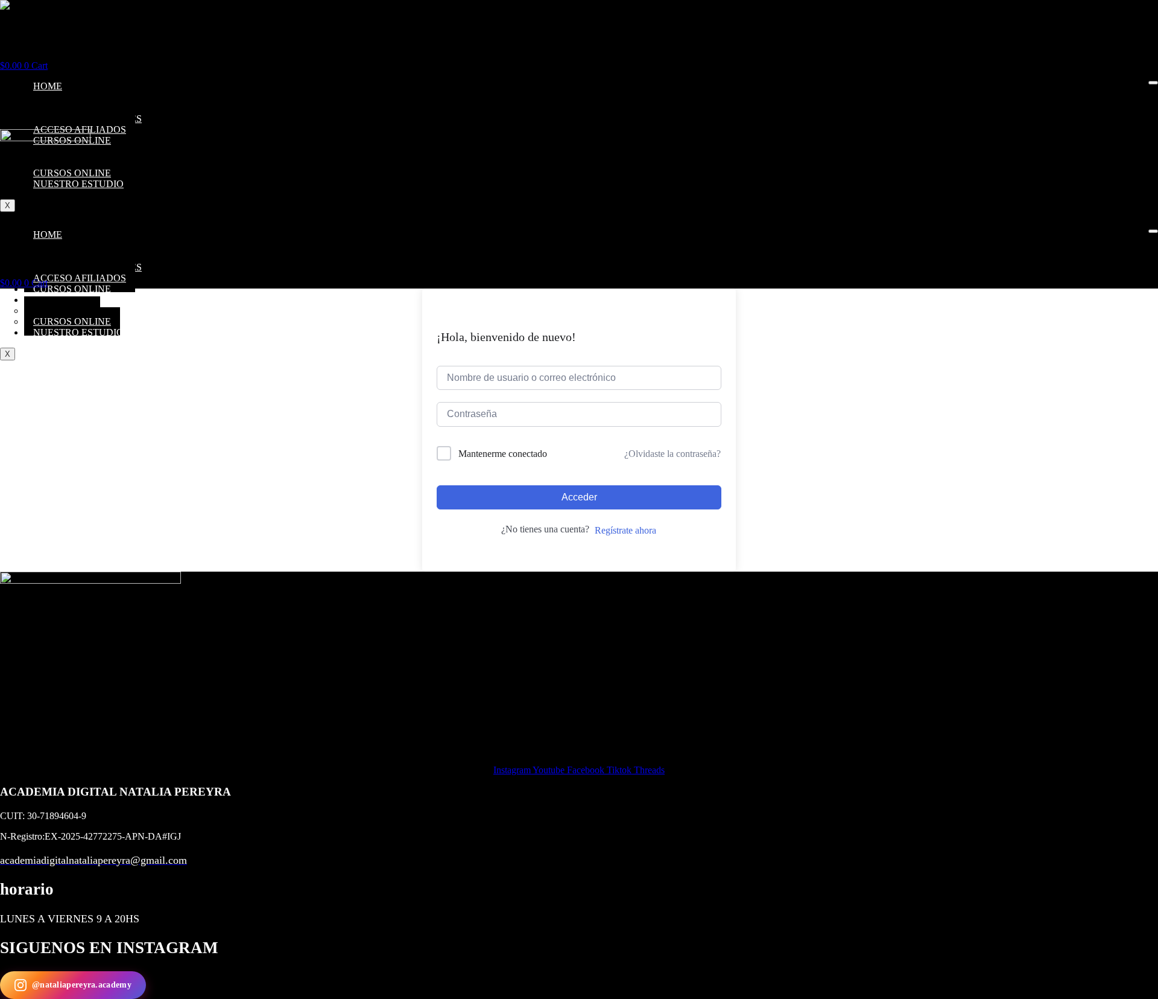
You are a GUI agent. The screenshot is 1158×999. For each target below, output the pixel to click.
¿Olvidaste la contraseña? (672, 453)
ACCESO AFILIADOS (79, 278)
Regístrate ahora (625, 530)
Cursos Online (72, 289)
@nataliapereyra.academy (81, 984)
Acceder (579, 497)
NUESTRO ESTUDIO (78, 332)
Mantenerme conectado (502, 453)
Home (47, 86)
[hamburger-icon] (1153, 83)
